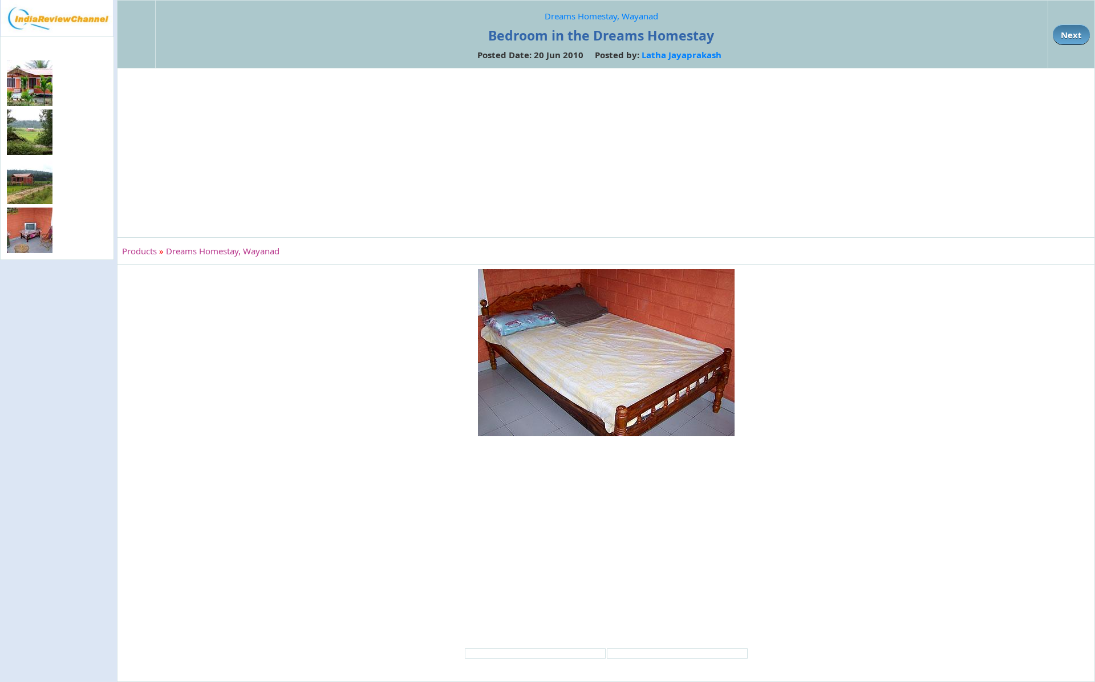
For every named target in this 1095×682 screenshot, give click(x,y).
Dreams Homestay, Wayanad (601, 16)
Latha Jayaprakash (681, 54)
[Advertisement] (57, 448)
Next (1071, 34)
